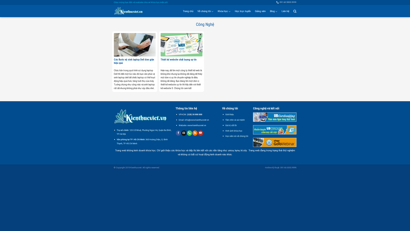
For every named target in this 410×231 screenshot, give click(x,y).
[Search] (294, 11)
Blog (272, 11)
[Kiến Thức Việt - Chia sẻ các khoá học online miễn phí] (130, 11)
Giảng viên (260, 11)
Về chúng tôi (204, 11)
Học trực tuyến (243, 11)
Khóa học (223, 11)
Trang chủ (188, 11)
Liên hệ (285, 11)
